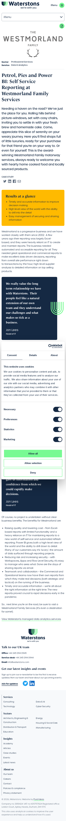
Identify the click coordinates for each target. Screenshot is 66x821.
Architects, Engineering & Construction (15, 720)
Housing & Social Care (47, 723)
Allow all (33, 453)
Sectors (7, 713)
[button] (57, 5)
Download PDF (61, 26)
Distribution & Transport (14, 727)
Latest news (9, 762)
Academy (8, 743)
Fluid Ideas (38, 799)
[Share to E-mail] (19, 181)
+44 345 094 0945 (17, 653)
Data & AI (40, 701)
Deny (33, 472)
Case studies (9, 753)
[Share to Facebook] (14, 181)
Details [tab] (33, 355)
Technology (9, 706)
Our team (8, 774)
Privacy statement (12, 793)
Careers (7, 779)
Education (8, 732)
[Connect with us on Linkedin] (32, 685)
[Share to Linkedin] (9, 181)
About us (8, 769)
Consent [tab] (12, 355)
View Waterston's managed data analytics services (31, 619)
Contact (7, 783)
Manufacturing (43, 727)
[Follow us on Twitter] (24, 682)
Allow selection (33, 463)
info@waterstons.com (18, 662)
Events (6, 757)
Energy (39, 718)
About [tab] (54, 355)
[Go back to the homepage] (20, 5)
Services (8, 697)
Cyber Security (43, 706)
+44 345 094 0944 (24, 657)
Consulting (8, 701)
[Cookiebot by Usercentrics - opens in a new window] (48, 346)
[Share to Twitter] (4, 181)
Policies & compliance (14, 788)
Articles (7, 748)
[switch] (57, 419)
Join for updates (10, 683)
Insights (7, 738)
